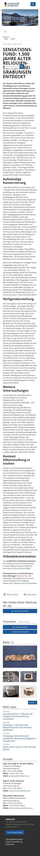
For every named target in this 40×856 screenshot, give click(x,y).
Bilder (7, 642)
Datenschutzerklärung (14, 841)
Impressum (10, 844)
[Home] (12, 4)
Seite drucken (12, 594)
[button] (22, 67)
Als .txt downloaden (20, 627)
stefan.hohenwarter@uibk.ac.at (21, 808)
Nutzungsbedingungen (14, 839)
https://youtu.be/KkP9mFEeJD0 (19, 568)
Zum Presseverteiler (15, 832)
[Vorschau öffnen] (20, 657)
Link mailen (32, 594)
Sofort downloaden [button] (21, 611)
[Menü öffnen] (33, 4)
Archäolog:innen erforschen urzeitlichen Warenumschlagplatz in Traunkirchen (19, 738)
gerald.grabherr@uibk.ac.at (19, 776)
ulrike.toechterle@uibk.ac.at (19, 791)
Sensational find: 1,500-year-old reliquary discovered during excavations (17, 716)
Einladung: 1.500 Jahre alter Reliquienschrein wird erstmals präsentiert (17, 727)
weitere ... (32, 702)
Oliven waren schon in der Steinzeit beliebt (19, 748)
